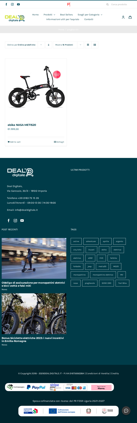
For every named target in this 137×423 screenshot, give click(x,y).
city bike (77, 250)
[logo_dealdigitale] (15, 16)
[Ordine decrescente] (48, 44)
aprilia (106, 241)
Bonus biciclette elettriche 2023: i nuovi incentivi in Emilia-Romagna (33, 339)
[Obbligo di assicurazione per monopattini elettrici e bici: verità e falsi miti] (34, 258)
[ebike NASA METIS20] (36, 89)
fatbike (113, 258)
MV (121, 275)
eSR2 (90, 258)
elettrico (77, 258)
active (76, 241)
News (4, 289)
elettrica (117, 250)
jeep (90, 266)
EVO (101, 258)
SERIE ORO (106, 283)
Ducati (91, 250)
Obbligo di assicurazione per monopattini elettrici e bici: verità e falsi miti (33, 284)
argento (119, 241)
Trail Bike (122, 283)
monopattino (79, 275)
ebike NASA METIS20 (22, 125)
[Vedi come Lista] (95, 45)
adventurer (91, 241)
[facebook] (6, 4)
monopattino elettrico (103, 275)
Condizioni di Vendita (97, 373)
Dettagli (60, 142)
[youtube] (18, 4)
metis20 (102, 266)
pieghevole (90, 283)
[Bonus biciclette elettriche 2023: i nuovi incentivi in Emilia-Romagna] (34, 313)
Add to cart (15, 142)
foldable (77, 266)
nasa (75, 283)
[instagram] (12, 4)
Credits (115, 373)
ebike (104, 250)
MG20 (116, 266)
